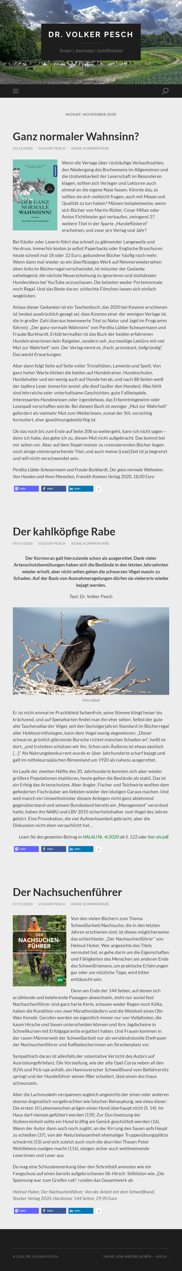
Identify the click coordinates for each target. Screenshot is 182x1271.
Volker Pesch (52, 148)
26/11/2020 (23, 148)
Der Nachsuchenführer (67, 892)
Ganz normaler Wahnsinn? (76, 136)
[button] (26, 489)
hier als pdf (158, 836)
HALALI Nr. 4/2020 (101, 836)
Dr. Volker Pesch (91, 34)
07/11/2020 (23, 904)
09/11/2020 (23, 543)
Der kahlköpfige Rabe (64, 531)
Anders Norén (138, 1256)
